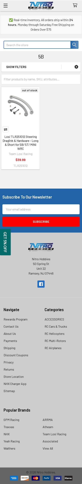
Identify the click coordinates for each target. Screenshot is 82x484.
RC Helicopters (54, 333)
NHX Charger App (15, 384)
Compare (6, 129)
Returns (9, 369)
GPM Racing (11, 420)
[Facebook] (41, 284)
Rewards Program (15, 319)
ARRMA (48, 420)
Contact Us (11, 326)
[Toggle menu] (5, 5)
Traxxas (9, 427)
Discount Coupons (16, 355)
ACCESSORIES (54, 319)
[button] (76, 67)
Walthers (9, 448)
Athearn (48, 427)
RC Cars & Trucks (56, 326)
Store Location (14, 376)
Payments (10, 341)
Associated (50, 441)
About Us (10, 333)
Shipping (9, 348)
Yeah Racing (12, 441)
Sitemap (9, 391)
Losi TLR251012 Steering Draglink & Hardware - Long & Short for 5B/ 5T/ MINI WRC (20, 142)
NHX (7, 434)
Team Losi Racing (54, 434)
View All (48, 448)
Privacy (9, 362)
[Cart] (76, 5)
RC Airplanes (53, 348)
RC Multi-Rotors (55, 341)
